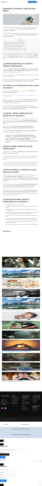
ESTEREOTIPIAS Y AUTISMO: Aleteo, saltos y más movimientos (15, 371)
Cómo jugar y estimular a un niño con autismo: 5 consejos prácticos (15, 330)
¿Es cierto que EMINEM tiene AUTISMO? (10, 339)
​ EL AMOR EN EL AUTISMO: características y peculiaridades (16, 351)
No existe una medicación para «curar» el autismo (14, 43)
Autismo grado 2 (15, 402)
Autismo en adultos (26, 409)
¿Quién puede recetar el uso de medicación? (13, 46)
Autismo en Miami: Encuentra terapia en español (11, 278)
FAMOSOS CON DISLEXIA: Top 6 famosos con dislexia (14, 268)
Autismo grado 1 (15, 400)
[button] (32, 2)
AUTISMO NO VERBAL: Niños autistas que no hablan (12, 381)
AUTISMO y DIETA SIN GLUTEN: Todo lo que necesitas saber (14, 320)
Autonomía (35, 402)
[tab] (11, 424)
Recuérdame (3, 459)
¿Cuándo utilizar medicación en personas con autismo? (15, 45)
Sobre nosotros (35, 408)
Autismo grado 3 (15, 403)
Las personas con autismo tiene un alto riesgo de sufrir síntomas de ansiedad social (19, 362)
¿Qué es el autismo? (15, 397)
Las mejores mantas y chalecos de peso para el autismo (13, 288)
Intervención (14, 12)
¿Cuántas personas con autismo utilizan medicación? (14, 42)
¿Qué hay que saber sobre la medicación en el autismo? (15, 49)
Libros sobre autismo (37, 397)
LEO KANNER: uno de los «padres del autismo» (11, 298)
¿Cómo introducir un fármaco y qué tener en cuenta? (15, 48)
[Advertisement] (21, 244)
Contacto (34, 410)
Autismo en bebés (25, 402)
